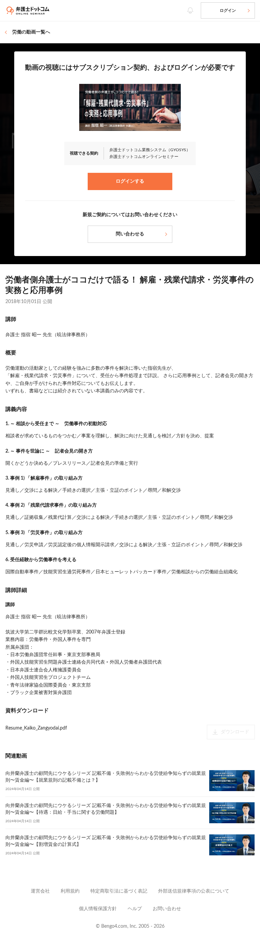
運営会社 (40, 891)
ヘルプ (135, 908)
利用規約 (70, 891)
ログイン (228, 10)
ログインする (130, 181)
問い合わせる (130, 234)
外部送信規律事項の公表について (193, 891)
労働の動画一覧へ (31, 32)
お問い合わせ (167, 908)
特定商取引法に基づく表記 (118, 891)
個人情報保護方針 (98, 908)
